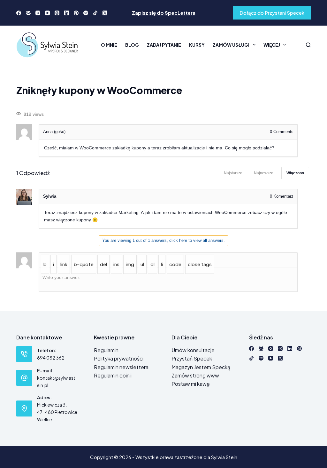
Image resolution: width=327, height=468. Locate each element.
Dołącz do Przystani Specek (272, 13)
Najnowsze (263, 173)
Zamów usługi (231, 45)
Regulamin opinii (113, 375)
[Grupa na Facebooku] (28, 13)
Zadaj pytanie (164, 45)
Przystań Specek (191, 358)
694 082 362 (51, 358)
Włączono (295, 173)
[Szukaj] (308, 45)
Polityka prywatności (118, 358)
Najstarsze (233, 173)
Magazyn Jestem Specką (200, 367)
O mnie (109, 45)
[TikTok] (95, 13)
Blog (132, 45)
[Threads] (57, 13)
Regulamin (106, 350)
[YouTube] (47, 13)
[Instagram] (37, 13)
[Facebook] (18, 13)
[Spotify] (85, 13)
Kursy (197, 45)
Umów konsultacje (193, 350)
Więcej (271, 45)
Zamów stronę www (195, 375)
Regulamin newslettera (121, 367)
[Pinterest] (76, 13)
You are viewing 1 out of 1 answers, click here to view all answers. (163, 240)
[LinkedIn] (66, 13)
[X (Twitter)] (105, 13)
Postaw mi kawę (190, 383)
